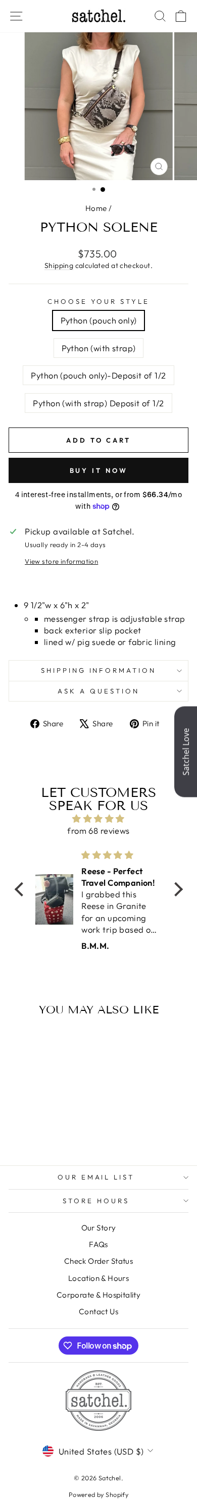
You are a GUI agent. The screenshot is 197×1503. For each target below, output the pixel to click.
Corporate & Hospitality (99, 1295)
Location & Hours (98, 1278)
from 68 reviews (98, 830)
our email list (96, 1177)
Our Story (98, 1227)
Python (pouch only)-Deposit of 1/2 (98, 375)
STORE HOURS (96, 1201)
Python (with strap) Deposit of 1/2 (98, 403)
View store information (61, 561)
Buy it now (99, 470)
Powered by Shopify (98, 1494)
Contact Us (98, 1311)
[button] (21, 889)
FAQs (98, 1244)
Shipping (58, 265)
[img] (98, 819)
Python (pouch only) (99, 320)
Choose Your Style (98, 301)
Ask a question (98, 691)
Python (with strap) (99, 348)
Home (96, 208)
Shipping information (99, 670)
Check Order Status (98, 1261)
